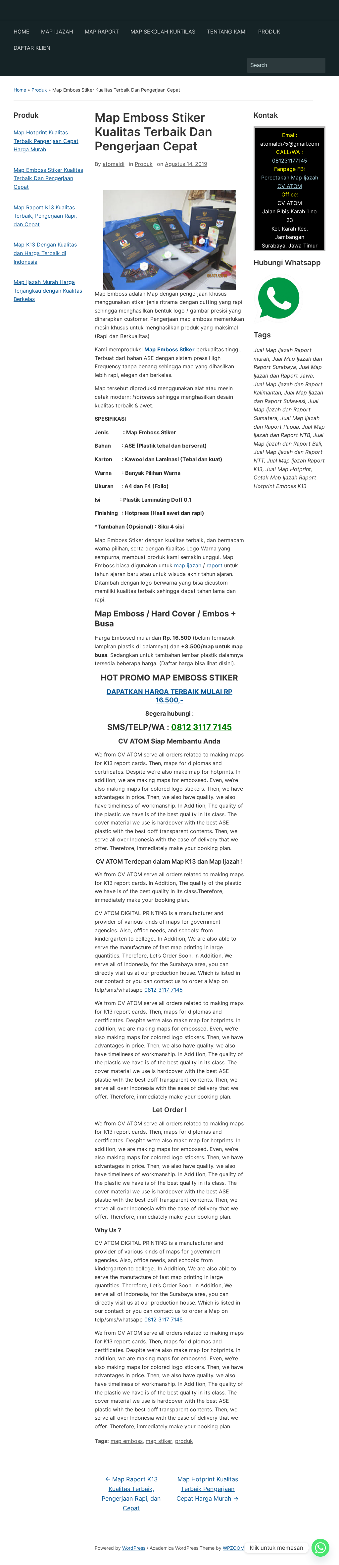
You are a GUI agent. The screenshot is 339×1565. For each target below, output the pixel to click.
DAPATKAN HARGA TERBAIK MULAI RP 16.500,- (169, 696)
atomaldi (113, 164)
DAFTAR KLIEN (32, 47)
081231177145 (289, 160)
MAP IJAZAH (57, 31)
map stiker (159, 1441)
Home (20, 90)
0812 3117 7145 (201, 727)
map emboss (127, 1441)
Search (317, 65)
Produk (39, 90)
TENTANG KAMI (227, 31)
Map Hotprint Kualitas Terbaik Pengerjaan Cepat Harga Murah (207, 1489)
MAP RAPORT (102, 31)
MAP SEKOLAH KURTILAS (162, 31)
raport (214, 565)
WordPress (133, 1548)
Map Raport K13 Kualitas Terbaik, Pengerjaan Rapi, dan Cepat (131, 1493)
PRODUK (269, 31)
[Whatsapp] (320, 1548)
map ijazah (187, 565)
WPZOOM (233, 1548)
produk (184, 1441)
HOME (21, 31)
